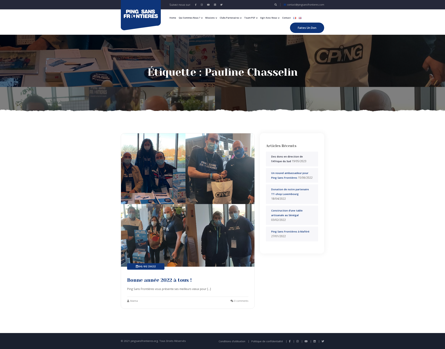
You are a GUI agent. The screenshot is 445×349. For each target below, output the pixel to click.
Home (172, 17)
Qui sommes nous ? (189, 17)
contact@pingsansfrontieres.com (305, 4)
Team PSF (249, 17)
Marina (134, 300)
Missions (210, 17)
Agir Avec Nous (268, 17)
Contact (286, 17)
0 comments (241, 300)
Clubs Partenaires (229, 17)
